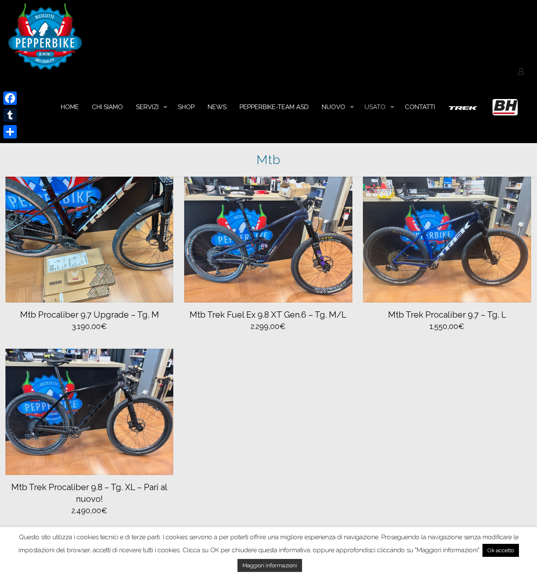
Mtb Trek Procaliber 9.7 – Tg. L (447, 315)
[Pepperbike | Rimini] (45, 35)
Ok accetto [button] (500, 550)
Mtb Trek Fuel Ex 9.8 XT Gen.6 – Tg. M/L (268, 315)
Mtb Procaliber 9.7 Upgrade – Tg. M (89, 315)
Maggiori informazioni (269, 565)
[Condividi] (10, 131)
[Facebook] (10, 98)
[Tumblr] (10, 115)
